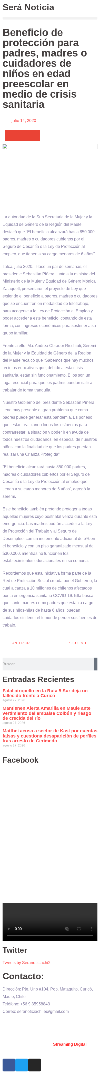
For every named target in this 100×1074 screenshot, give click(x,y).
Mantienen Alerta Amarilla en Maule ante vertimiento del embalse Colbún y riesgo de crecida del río (47, 713)
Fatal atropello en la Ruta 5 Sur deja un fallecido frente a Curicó (45, 693)
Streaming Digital (69, 1044)
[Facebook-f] (9, 1065)
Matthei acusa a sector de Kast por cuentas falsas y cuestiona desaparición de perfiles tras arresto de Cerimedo (50, 736)
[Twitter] (21, 1065)
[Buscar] (95, 664)
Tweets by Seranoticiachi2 (27, 962)
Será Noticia (28, 7)
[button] (50, 18)
